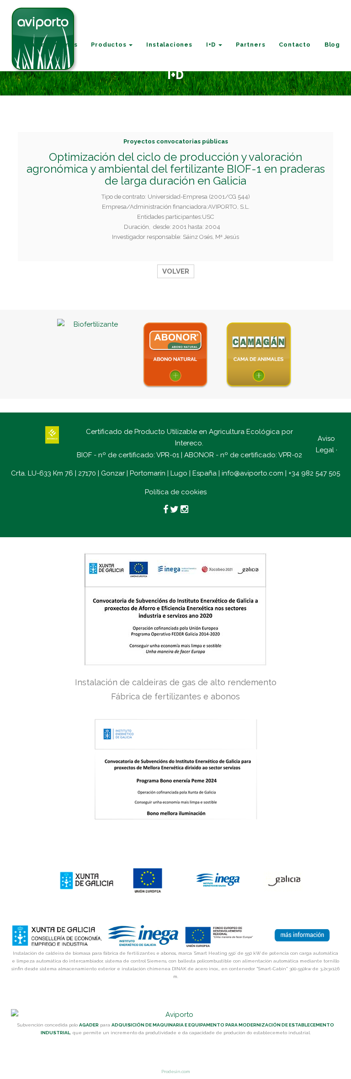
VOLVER (175, 271)
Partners (250, 44)
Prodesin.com (175, 1071)
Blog (332, 44)
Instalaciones (169, 44)
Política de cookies (176, 492)
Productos (109, 44)
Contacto (294, 44)
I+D (212, 44)
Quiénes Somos (51, 44)
